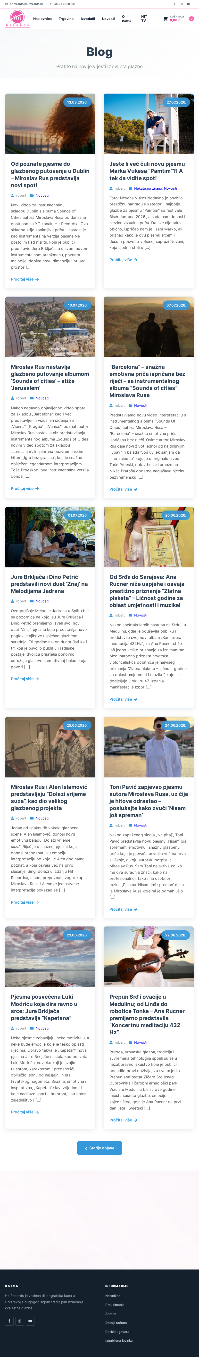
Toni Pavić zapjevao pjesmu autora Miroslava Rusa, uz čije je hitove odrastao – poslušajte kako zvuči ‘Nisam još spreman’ (148, 801)
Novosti (108, 19)
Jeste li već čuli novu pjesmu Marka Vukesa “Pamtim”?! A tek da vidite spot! (147, 170)
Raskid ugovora (117, 1332)
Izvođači (88, 19)
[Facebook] (174, 4)
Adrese (110, 1314)
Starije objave (101, 1148)
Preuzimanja (114, 1305)
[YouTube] (188, 4)
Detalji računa (116, 1323)
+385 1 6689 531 (64, 4)
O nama (126, 18)
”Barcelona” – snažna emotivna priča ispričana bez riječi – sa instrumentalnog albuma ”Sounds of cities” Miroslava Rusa (147, 380)
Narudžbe (112, 1296)
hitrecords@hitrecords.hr (26, 4)
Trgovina (66, 19)
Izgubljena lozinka (119, 1340)
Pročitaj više (22, 279)
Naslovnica (42, 19)
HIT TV (144, 18)
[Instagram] (181, 4)
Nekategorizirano (148, 188)
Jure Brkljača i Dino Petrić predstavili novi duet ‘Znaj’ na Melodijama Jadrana (49, 583)
